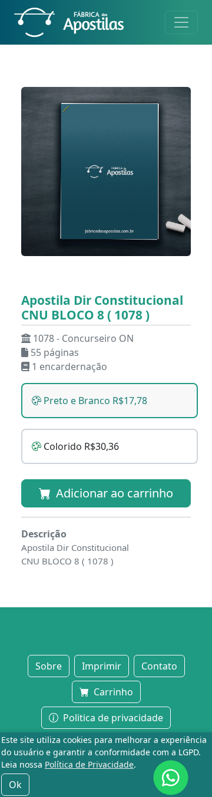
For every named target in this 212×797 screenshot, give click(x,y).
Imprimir (101, 666)
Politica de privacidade (112, 717)
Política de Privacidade (89, 764)
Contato (159, 666)
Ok (15, 784)
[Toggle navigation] (181, 22)
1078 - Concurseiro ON (83, 338)
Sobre (48, 666)
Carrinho (112, 691)
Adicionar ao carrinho (113, 493)
